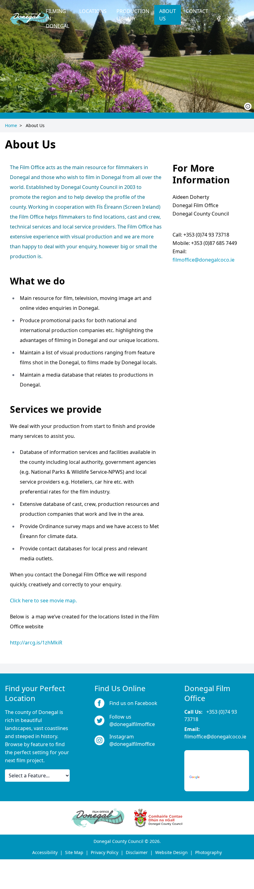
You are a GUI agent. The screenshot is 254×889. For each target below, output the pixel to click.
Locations (93, 11)
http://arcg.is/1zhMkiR (36, 642)
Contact (197, 11)
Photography (208, 852)
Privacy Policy (104, 852)
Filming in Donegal (57, 18)
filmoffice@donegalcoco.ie (203, 259)
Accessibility (45, 852)
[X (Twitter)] (230, 18)
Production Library (132, 15)
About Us (167, 15)
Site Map (74, 852)
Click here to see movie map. (43, 600)
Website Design (171, 852)
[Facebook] (219, 18)
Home (11, 125)
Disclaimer (137, 852)
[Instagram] (241, 18)
